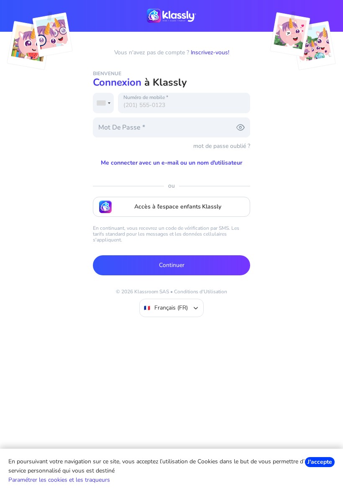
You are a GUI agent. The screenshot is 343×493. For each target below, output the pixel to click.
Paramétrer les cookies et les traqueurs (59, 480)
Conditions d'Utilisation (200, 291)
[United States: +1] (103, 103)
